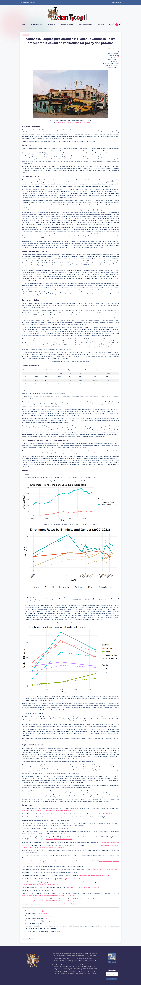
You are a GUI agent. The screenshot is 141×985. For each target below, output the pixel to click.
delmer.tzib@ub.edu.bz (44, 916)
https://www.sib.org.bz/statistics (75, 879)
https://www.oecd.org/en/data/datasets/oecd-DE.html (94, 875)
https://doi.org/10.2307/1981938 (110, 842)
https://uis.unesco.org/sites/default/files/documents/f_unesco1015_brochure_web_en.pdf (48, 895)
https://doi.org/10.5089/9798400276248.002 (59, 839)
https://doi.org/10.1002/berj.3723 (59, 833)
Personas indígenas (27, 938)
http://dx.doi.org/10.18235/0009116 (103, 814)
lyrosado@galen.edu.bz (44, 913)
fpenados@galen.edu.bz (44, 911)
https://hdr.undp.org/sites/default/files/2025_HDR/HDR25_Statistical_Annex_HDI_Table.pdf (48, 901)
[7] (58, 445)
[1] (118, 48)
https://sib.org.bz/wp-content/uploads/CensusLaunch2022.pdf (40, 884)
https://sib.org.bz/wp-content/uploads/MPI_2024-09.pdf (83, 887)
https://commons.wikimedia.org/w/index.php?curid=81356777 (73, 122)
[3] (118, 56)
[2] (118, 52)
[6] (51, 369)
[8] (94, 452)
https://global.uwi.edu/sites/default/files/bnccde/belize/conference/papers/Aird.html (46, 810)
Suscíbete (112, 978)
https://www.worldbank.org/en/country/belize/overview (64, 904)
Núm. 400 (25, 34)
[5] (118, 65)
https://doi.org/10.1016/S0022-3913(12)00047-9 (104, 869)
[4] (118, 60)
